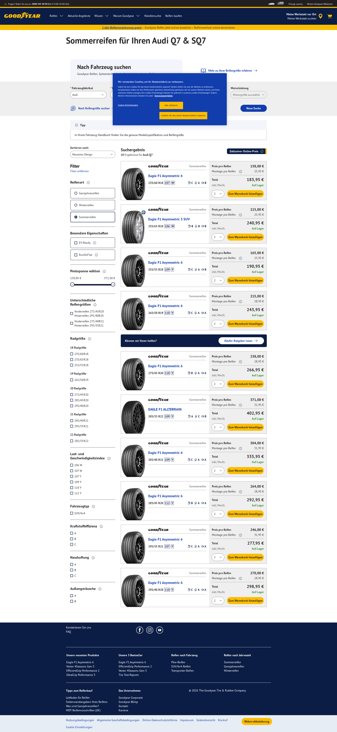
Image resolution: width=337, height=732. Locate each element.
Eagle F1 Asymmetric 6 (165, 176)
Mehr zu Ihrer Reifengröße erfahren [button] (230, 70)
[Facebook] (139, 629)
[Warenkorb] (329, 16)
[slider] (72, 284)
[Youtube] (159, 629)
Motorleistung (240, 88)
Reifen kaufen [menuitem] (173, 16)
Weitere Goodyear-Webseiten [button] (320, 4)
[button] (88, 182)
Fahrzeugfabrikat (82, 88)
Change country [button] (296, 4)
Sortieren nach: (79, 147)
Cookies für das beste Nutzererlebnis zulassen (183, 115)
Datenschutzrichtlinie (164, 96)
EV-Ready (84, 242)
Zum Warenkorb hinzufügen (245, 193)
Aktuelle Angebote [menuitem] (79, 16)
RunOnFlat (85, 255)
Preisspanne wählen (85, 271)
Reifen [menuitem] (53, 16)
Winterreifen (86, 205)
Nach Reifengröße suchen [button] (94, 108)
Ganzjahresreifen (89, 193)
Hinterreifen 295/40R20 (89, 315)
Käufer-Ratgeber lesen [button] (238, 340)
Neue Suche (253, 108)
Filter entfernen (79, 171)
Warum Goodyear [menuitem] (123, 16)
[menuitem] (271, 3)
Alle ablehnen (171, 105)
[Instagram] (149, 629)
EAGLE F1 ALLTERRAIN (164, 409)
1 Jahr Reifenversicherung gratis (122, 27)
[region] (170, 99)
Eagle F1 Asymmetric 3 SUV (169, 219)
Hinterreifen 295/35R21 (89, 325)
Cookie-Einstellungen (128, 105)
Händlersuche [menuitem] (152, 16)
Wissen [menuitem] (98, 16)
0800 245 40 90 (39, 4)
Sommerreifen (87, 217)
